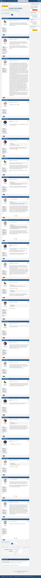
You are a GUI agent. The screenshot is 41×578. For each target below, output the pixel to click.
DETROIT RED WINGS (15, 8)
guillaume (5, 248)
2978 (5, 46)
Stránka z (17, 11)
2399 (5, 109)
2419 (5, 252)
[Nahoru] (28, 34)
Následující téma (25, 547)
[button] (12, 13)
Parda (11, 419)
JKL (4, 202)
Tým (8, 576)
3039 (5, 206)
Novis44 (11, 60)
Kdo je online (5, 559)
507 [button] (15, 13)
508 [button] (17, 13)
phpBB (17, 571)
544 (5, 68)
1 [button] (13, 13)
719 (5, 289)
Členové (12, 576)
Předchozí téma (6, 547)
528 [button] (18, 14)
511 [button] (15, 14)
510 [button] (13, 14)
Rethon (5, 23)
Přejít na (27, 557)
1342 (5, 148)
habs (4, 182)
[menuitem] (15, 1)
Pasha (5, 42)
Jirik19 (5, 305)
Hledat (26, 13)
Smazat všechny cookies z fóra (19, 576)
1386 (5, 128)
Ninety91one (4, 124)
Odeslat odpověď (6, 13)
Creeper (5, 105)
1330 (5, 309)
